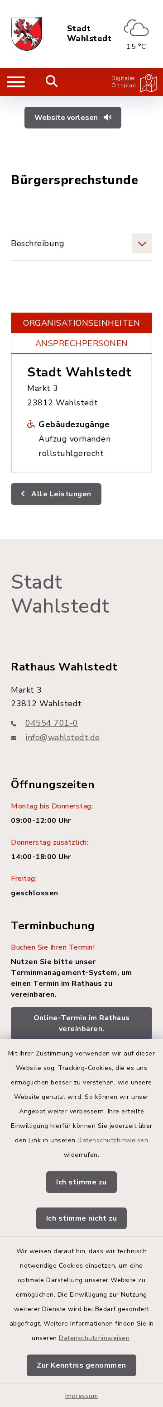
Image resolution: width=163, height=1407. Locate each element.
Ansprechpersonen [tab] (81, 343)
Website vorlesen (67, 118)
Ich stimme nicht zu (81, 1218)
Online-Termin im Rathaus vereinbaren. (82, 1023)
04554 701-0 (51, 723)
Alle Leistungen (60, 494)
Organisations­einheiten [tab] (81, 323)
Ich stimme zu (81, 1182)
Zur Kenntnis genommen (81, 1365)
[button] (81, 243)
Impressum (81, 1396)
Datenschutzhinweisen (112, 1140)
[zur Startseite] (26, 34)
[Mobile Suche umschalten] (52, 82)
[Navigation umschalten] (16, 82)
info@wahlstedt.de (62, 737)
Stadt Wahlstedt (89, 33)
